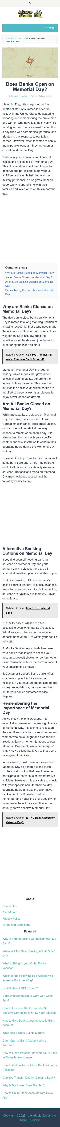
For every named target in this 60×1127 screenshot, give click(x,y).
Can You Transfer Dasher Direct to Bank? (28, 1077)
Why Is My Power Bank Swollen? (23, 1085)
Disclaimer (9, 912)
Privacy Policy (11, 918)
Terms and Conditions (16, 924)
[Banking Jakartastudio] (30, 13)
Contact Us (9, 906)
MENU (52, 28)
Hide (23, 267)
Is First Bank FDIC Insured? (20, 988)
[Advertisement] (30, 228)
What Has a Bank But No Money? (23, 1032)
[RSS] (30, 3)
